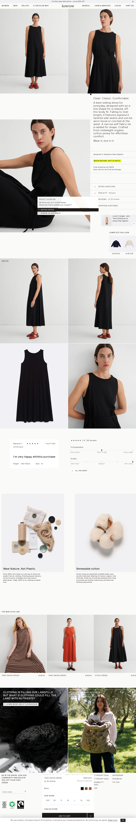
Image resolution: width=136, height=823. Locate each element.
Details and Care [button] (106, 187)
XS (54, 800)
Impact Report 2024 (99, 775)
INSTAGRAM (117, 775)
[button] (86, 6)
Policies (93, 788)
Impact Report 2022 (99, 779)
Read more (112, 820)
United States (47, 210)
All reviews (81, 471)
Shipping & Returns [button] (108, 206)
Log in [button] (118, 6)
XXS (48, 800)
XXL (88, 800)
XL (81, 800)
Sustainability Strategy (96, 784)
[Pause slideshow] (132, 693)
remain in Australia (50, 213)
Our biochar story (81, 697)
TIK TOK (116, 782)
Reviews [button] (108, 199)
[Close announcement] (132, 1)
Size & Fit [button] (107, 193)
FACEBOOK (117, 779)
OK (123, 820)
